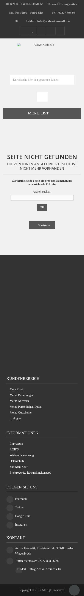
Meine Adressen (19, 401)
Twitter (19, 507)
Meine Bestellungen (22, 395)
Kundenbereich (22, 378)
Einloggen (16, 418)
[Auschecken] (50, 31)
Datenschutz (17, 461)
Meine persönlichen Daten (26, 406)
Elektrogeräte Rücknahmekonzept (30, 472)
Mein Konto (17, 389)
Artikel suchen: (42, 191)
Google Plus (22, 516)
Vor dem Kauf (19, 466)
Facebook (21, 498)
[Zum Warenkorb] (42, 97)
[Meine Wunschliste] (33, 31)
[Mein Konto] (24, 31)
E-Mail (22, 569)
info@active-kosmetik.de (44, 569)
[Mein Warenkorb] (41, 31)
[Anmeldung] (60, 31)
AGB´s (14, 449)
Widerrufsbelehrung (22, 455)
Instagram (21, 524)
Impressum (16, 443)
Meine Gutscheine (20, 412)
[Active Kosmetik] (42, 53)
